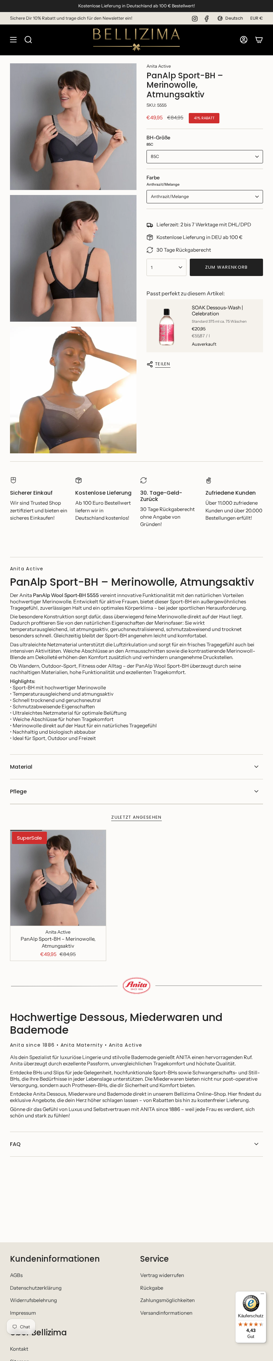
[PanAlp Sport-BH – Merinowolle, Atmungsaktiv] (58, 878)
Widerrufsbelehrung (33, 1300)
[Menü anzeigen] (13, 39)
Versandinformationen (166, 1313)
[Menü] (262, 1295)
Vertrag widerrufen (162, 1275)
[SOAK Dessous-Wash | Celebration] (166, 325)
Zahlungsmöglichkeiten (167, 1300)
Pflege (18, 791)
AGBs (16, 1275)
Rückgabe (151, 1288)
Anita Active (158, 66)
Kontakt (19, 1349)
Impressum (23, 1313)
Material (21, 767)
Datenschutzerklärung (36, 1288)
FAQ (15, 1144)
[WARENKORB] (259, 39)
